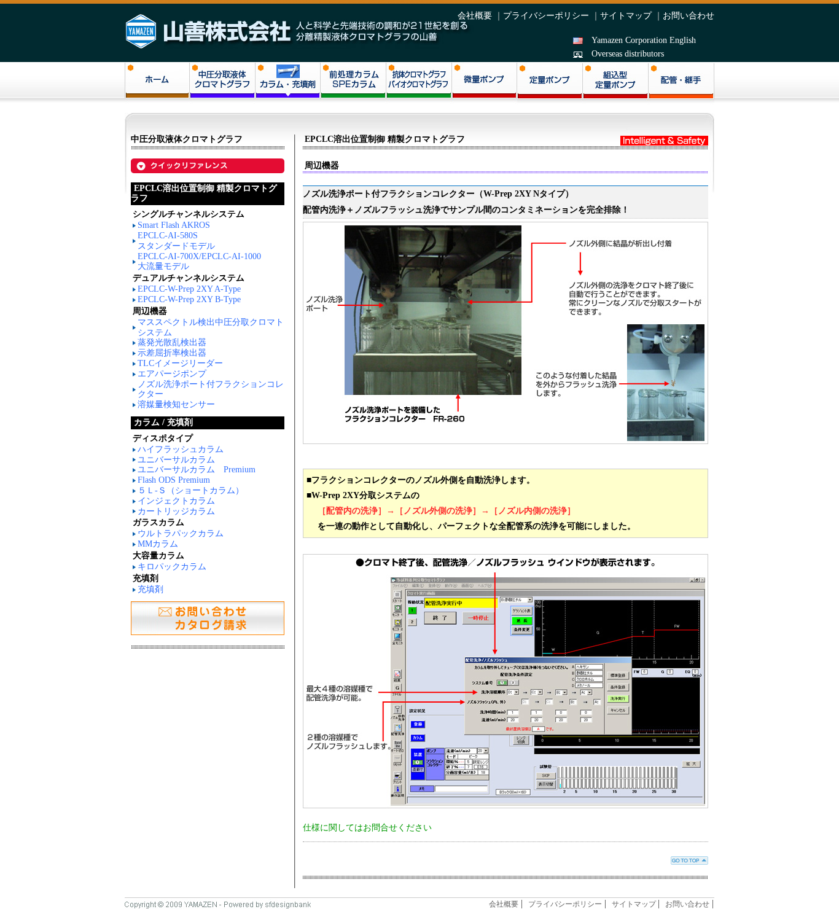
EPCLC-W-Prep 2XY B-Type (189, 299)
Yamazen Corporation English (643, 40)
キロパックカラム (172, 566)
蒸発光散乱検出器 (172, 342)
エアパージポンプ (172, 373)
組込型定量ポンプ (616, 83)
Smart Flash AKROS (174, 225)
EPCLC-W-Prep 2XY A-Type (189, 289)
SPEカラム (353, 83)
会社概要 (475, 15)
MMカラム (158, 543)
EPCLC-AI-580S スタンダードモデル (176, 241)
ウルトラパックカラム (181, 533)
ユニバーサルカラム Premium (197, 469)
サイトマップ (626, 15)
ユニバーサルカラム (176, 459)
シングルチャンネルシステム (188, 214)
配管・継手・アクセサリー (681, 83)
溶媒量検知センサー (176, 404)
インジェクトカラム (176, 500)
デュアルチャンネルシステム (188, 278)
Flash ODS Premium (174, 480)
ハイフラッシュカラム (181, 449)
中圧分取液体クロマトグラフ (223, 83)
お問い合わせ (688, 15)
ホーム (157, 83)
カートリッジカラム (176, 511)
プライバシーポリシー (546, 15)
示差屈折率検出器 (172, 352)
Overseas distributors (627, 53)
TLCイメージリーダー (180, 363)
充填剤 (150, 589)
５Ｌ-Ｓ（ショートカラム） (191, 490)
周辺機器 (150, 311)
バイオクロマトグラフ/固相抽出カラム (418, 83)
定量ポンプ (550, 83)
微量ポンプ (484, 83)
